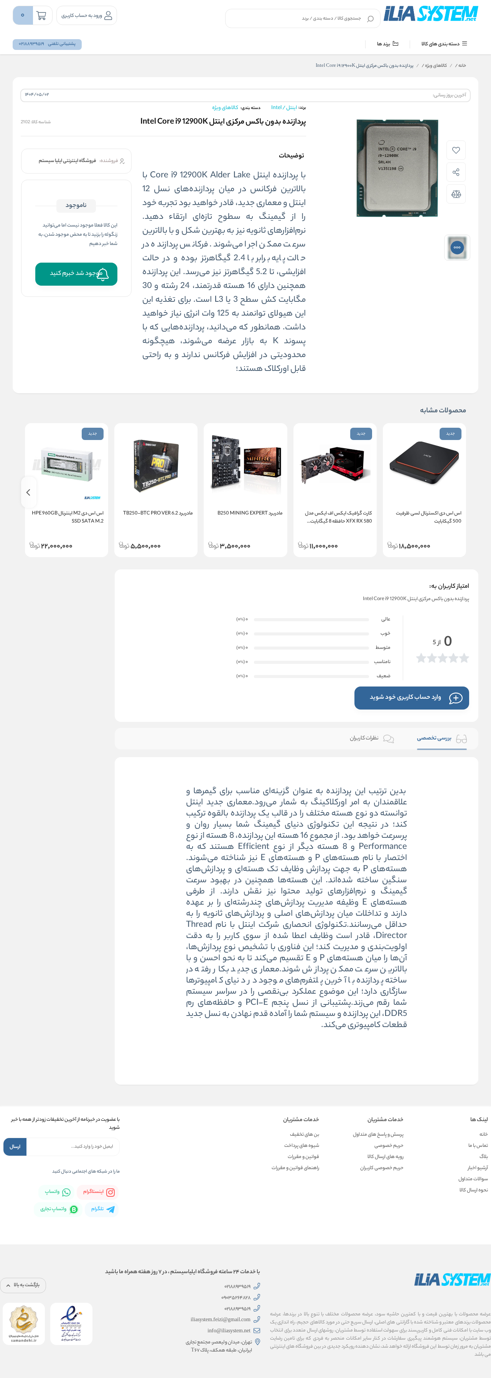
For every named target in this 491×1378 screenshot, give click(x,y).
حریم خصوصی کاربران (382, 1168)
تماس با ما (478, 1146)
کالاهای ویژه (434, 66)
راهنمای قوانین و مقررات (295, 1168)
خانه (460, 66)
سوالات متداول (473, 1179)
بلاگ (483, 1157)
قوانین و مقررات (303, 1157)
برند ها (384, 44)
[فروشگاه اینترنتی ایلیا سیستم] (431, 13)
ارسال (15, 1147)
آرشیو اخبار (478, 1168)
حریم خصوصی (389, 1146)
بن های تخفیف (304, 1135)
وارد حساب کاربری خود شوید (405, 698)
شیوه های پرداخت (301, 1146)
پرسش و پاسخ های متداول (378, 1135)
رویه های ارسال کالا (385, 1157)
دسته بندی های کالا (441, 44)
